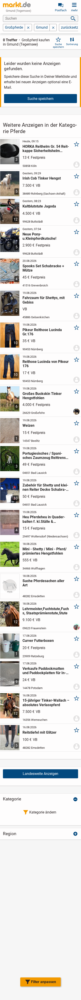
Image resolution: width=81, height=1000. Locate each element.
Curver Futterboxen (38, 640)
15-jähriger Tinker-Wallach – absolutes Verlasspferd (45, 702)
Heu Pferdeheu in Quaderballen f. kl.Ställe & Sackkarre (43, 519)
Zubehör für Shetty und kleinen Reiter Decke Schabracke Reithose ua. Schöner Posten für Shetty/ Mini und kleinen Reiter (45, 487)
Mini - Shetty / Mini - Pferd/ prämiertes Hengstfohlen (44, 551)
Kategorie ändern (42, 812)
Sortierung (72, 44)
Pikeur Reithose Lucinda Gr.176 (42, 332)
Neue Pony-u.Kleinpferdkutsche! (39, 236)
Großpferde (14, 27)
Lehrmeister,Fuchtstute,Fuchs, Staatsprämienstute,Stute (45, 611)
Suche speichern (58, 45)
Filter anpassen (43, 982)
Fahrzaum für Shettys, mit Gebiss (43, 300)
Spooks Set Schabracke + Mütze (43, 268)
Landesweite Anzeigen (40, 774)
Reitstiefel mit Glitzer (39, 732)
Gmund (42, 27)
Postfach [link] (61, 10)
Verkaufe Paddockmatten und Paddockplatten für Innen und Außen (44, 670)
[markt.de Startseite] (17, 4)
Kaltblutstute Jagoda (39, 206)
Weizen (28, 425)
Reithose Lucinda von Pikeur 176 (45, 363)
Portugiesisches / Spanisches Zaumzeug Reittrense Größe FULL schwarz (45, 455)
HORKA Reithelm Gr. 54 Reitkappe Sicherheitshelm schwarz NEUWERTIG (45, 148)
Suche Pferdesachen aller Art (43, 583)
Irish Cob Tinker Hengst (41, 178)
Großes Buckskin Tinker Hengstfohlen (42, 396)
